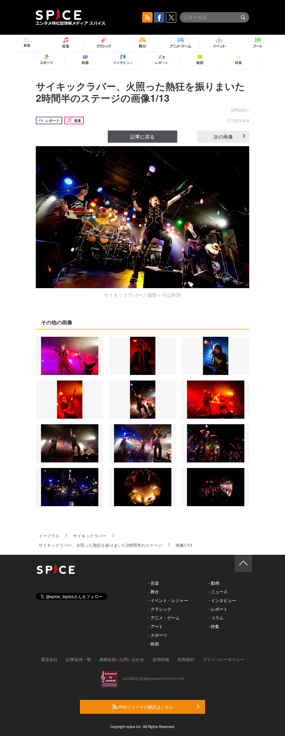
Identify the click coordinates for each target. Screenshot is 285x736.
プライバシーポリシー (223, 659)
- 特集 (214, 626)
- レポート (218, 609)
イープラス (49, 535)
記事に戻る (142, 136)
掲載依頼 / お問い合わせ (121, 659)
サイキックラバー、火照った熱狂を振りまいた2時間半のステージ (100, 545)
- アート (155, 626)
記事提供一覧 (78, 659)
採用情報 (161, 659)
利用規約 (186, 659)
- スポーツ (157, 635)
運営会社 (49, 659)
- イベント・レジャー (168, 600)
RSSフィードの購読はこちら (145, 707)
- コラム (216, 617)
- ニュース (218, 591)
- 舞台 (153, 591)
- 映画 (153, 643)
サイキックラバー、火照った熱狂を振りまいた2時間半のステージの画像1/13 (140, 92)
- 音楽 (153, 583)
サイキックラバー (89, 535)
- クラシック (159, 609)
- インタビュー (222, 600)
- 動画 (214, 583)
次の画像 (223, 136)
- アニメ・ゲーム (164, 617)
